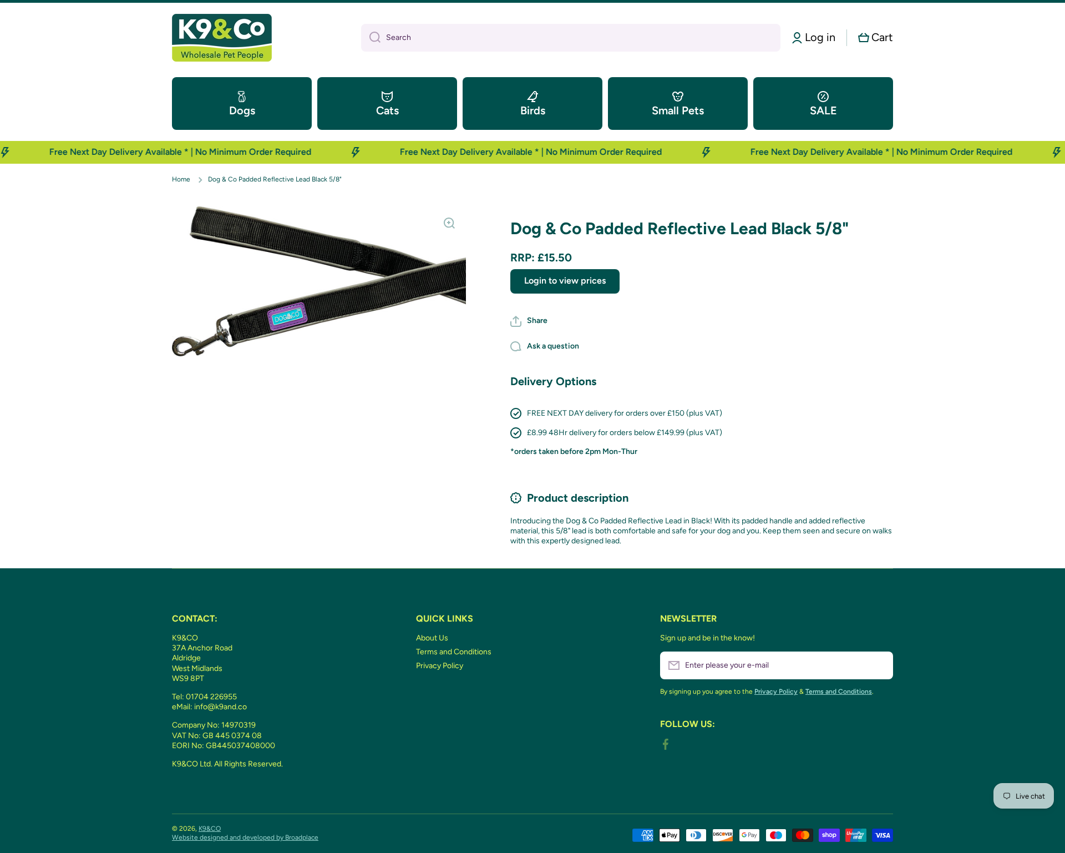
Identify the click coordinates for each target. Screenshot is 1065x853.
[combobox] (570, 38)
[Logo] (222, 38)
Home (181, 179)
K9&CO (210, 828)
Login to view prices (565, 280)
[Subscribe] (879, 665)
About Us (432, 638)
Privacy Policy (439, 665)
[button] (875, 37)
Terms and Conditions (453, 652)
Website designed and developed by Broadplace (245, 837)
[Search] (371, 38)
